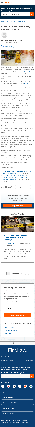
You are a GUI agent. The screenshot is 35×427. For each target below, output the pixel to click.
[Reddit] (25, 386)
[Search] (32, 2)
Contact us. (8, 364)
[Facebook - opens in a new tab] (2, 386)
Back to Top (18, 343)
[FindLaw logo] (9, 2)
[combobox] (17, 308)
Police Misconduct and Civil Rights (13, 175)
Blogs (2, 21)
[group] (17, 245)
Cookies (24, 422)
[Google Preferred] (31, 386)
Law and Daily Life (10, 21)
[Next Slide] (27, 273)
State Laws (8, 333)
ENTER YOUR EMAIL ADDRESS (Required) (12, 373)
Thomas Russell (28, 72)
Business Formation (11, 330)
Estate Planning (10, 327)
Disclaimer (16, 422)
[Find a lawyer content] (32, 397)
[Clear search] (29, 308)
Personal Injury (21, 21)
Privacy (9, 422)
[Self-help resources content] (32, 403)
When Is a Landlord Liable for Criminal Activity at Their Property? (16, 237)
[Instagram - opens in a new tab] (19, 386)
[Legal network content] (32, 413)
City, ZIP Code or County (11, 305)
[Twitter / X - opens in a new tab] (14, 386)
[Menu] (2, 2)
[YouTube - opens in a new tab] (8, 386)
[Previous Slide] (8, 273)
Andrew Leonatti (11, 243)
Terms (3, 422)
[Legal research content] (32, 408)
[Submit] (32, 376)
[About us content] (32, 392)
